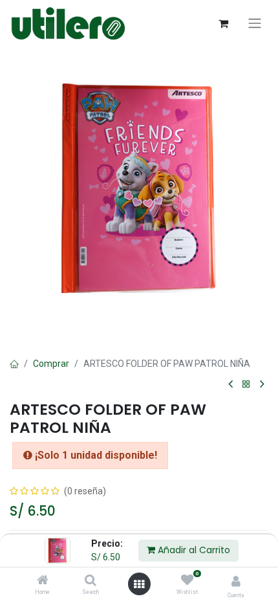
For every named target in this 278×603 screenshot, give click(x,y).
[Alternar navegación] (254, 23)
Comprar (51, 363)
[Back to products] (246, 384)
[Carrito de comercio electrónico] (223, 23)
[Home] (42, 581)
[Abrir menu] (139, 584)
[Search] (90, 581)
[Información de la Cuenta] (236, 581)
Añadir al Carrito (192, 549)
